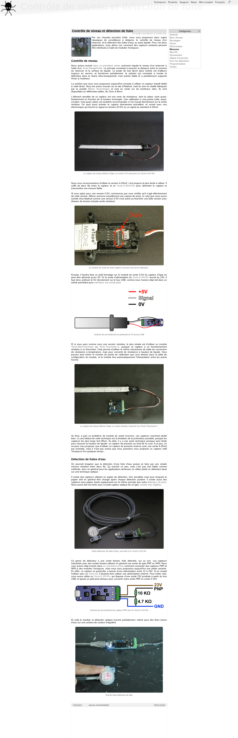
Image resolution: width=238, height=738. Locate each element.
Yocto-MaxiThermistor (82, 346)
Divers (173, 43)
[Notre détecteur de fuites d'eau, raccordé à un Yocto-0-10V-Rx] (119, 519)
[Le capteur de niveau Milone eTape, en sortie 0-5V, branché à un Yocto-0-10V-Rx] (119, 141)
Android (174, 34)
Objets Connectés (179, 58)
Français (220, 2)
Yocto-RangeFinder (92, 68)
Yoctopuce (160, 2)
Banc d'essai (176, 37)
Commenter (77, 705)
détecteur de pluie (156, 482)
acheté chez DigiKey (150, 484)
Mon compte (206, 2)
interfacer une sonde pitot (107, 282)
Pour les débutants (179, 61)
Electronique (176, 46)
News (194, 2)
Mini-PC (174, 52)
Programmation (178, 63)
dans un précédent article (106, 65)
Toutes (173, 66)
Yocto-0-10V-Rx (141, 277)
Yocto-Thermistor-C (109, 346)
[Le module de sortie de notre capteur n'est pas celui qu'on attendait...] (119, 235)
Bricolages (175, 40)
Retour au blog (159, 705)
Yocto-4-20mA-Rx (126, 185)
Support (184, 2)
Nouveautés (176, 55)
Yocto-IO (93, 573)
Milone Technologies (99, 89)
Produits (172, 2)
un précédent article (113, 566)
